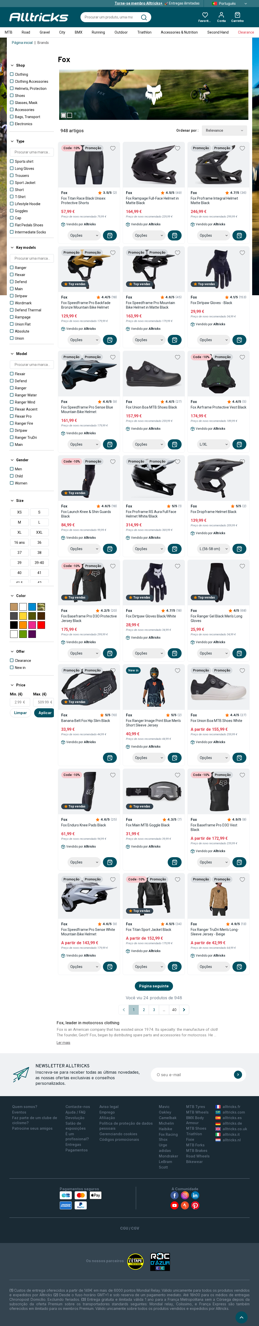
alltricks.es (232, 1118)
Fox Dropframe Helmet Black (213, 512)
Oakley (165, 1112)
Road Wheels (198, 1156)
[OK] (238, 1075)
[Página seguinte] (184, 1010)
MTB (8, 32)
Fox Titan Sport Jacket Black (148, 930)
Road (26, 32)
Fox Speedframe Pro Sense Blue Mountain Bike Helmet (87, 409)
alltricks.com (234, 1112)
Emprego (107, 1112)
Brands (43, 43)
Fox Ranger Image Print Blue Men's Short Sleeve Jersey (153, 723)
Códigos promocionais (119, 1139)
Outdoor (121, 32)
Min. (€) (16, 694)
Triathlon (144, 32)
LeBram (165, 1161)
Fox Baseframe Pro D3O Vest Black (214, 827)
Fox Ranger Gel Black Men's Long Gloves (216, 618)
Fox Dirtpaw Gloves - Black (211, 303)
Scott (163, 1167)
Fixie (190, 1139)
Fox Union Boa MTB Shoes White (216, 721)
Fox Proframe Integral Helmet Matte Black (214, 200)
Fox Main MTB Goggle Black (148, 825)
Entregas (73, 1144)
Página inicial (22, 43)
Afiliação (107, 1118)
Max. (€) (40, 694)
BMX (78, 32)
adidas (165, 1150)
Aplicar (45, 713)
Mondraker (168, 1156)
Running (98, 32)
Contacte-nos (78, 1106)
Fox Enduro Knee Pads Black (83, 825)
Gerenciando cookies (118, 1134)
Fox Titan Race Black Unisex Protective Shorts (83, 200)
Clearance (246, 32)
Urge (163, 1145)
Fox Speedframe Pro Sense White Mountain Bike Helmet (88, 932)
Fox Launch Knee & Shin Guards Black (86, 514)
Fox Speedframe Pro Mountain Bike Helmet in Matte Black (150, 305)
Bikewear (194, 1161)
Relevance (214, 130)
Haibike (165, 1129)
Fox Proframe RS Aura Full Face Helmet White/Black (151, 514)
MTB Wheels (197, 1112)
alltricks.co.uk (235, 1129)
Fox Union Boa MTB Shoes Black (151, 407)
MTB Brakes (196, 1150)
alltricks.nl (232, 1140)
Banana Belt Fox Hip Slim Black (85, 721)
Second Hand (218, 32)
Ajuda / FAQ (75, 1112)
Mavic (164, 1106)
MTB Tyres (195, 1106)
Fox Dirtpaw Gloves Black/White (151, 616)
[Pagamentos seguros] (81, 1200)
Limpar (20, 713)
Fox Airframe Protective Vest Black (218, 407)
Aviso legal (109, 1106)
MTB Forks (195, 1145)
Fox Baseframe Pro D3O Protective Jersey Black (89, 618)
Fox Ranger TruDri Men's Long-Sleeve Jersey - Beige (215, 932)
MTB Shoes (196, 1128)
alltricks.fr (231, 1106)
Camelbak (168, 1118)
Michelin (166, 1123)
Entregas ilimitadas (157, 3)
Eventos (19, 1112)
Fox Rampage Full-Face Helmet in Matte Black (152, 200)
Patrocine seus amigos (32, 1128)
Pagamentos (77, 1150)
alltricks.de (232, 1123)
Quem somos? (24, 1106)
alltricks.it (231, 1134)
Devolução (75, 1118)
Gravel (45, 32)
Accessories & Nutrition (179, 32)
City (62, 32)
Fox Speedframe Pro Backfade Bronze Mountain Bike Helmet (86, 305)
